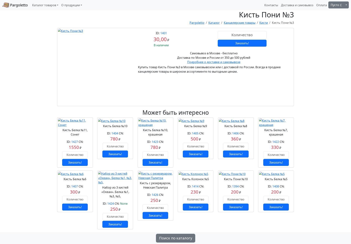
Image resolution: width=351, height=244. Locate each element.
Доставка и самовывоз (297, 5)
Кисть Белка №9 (195, 126)
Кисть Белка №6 (75, 179)
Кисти (263, 23)
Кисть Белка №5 (276, 179)
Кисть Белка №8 (235, 126)
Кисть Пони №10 (236, 179)
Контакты (271, 5)
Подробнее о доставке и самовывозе (213, 62)
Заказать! (242, 43)
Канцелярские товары (239, 23)
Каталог (214, 23)
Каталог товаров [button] (44, 5)
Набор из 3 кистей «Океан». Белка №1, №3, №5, (115, 191)
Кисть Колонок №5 (195, 179)
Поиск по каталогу (175, 238)
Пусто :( (336, 5)
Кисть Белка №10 (115, 126)
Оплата (321, 5)
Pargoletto (18, 5)
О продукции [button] (70, 5)
